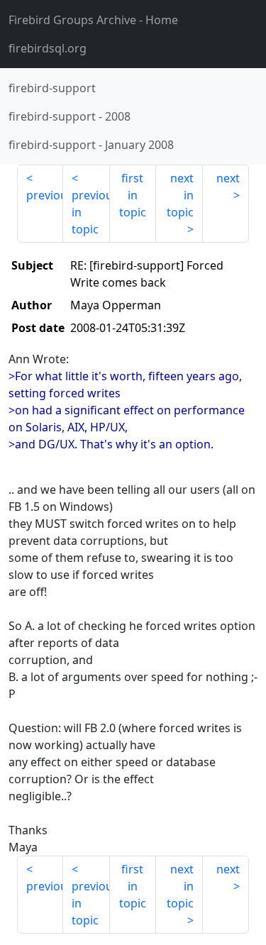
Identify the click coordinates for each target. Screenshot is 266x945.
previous (44, 195)
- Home (93, 20)
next (228, 178)
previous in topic (90, 212)
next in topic (180, 195)
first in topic (132, 195)
